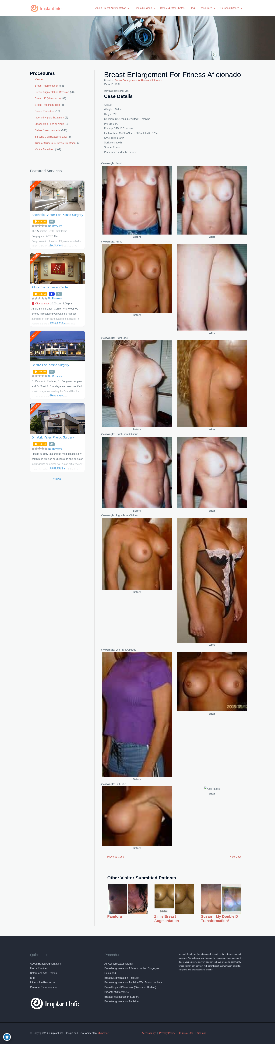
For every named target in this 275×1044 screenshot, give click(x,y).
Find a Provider (38, 968)
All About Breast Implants (118, 963)
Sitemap (201, 1033)
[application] (127, 8)
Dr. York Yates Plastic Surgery (53, 437)
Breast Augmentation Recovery (121, 977)
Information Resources (43, 982)
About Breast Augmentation (45, 963)
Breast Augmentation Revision (52, 92)
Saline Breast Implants (47, 130)
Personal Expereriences (43, 987)
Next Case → (237, 856)
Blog (32, 977)
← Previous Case (114, 856)
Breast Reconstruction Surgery (121, 996)
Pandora (114, 917)
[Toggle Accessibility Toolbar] (7, 1037)
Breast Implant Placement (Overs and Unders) (130, 987)
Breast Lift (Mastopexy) (48, 98)
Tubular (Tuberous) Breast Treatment (55, 143)
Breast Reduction (44, 111)
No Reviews (55, 226)
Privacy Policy (167, 1033)
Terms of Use (186, 1033)
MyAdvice (103, 1033)
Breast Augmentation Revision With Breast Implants (133, 982)
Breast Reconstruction (47, 104)
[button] (57, 303)
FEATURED (34, 185)
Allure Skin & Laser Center (50, 287)
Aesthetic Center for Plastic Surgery (57, 215)
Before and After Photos (43, 973)
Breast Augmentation (46, 85)
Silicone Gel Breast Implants (51, 136)
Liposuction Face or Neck (49, 124)
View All (39, 79)
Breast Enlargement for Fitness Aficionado (172, 75)
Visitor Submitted (44, 149)
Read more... (57, 245)
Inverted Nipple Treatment (49, 117)
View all (57, 478)
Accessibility (148, 1033)
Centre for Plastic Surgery (50, 365)
